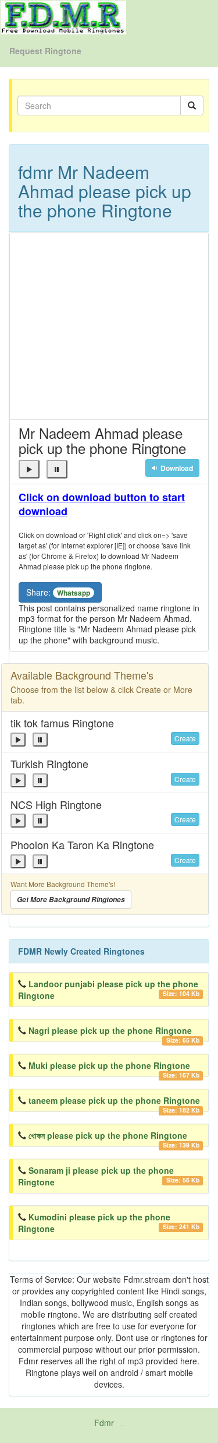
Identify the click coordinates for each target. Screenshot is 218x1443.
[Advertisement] (109, 325)
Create (185, 738)
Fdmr (104, 1422)
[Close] (29, 469)
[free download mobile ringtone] (63, 16)
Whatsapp (73, 592)
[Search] (191, 105)
